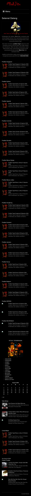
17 (7, 391)
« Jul (3, 397)
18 (11, 391)
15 (27, 389)
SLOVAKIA (7, 367)
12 (15, 389)
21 (23, 391)
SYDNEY (7, 362)
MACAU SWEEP (9, 378)
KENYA (6, 365)
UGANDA (7, 363)
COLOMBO (7, 371)
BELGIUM (7, 373)
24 (7, 392)
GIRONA (7, 376)
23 (3, 392)
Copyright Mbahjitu (25, 493)
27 (19, 392)
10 (7, 389)
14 (23, 389)
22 (27, 391)
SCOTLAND (8, 368)
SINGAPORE (8, 359)
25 (11, 392)
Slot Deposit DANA (6, 458)
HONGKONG (8, 360)
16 (3, 391)
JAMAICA (7, 370)
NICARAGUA (8, 374)
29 (27, 392)
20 (19, 391)
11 (11, 389)
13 (19, 389)
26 (15, 392)
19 (15, 391)
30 (3, 394)
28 (23, 392)
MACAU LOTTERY (9, 379)
